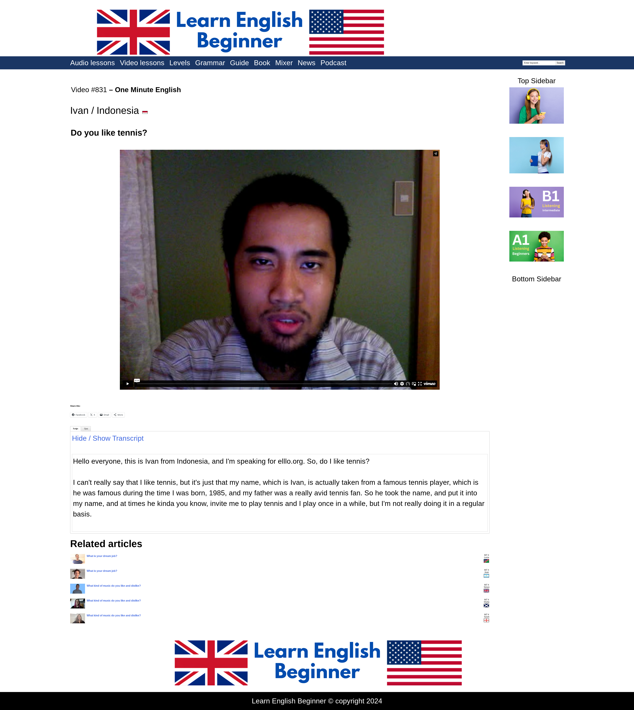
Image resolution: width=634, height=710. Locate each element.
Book (262, 63)
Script (75, 428)
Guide (239, 63)
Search (560, 63)
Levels (179, 63)
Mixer (284, 63)
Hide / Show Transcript (108, 438)
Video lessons (142, 63)
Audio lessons (92, 63)
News (307, 63)
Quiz (86, 428)
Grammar (210, 63)
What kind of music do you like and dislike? (114, 585)
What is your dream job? (102, 556)
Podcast (333, 63)
